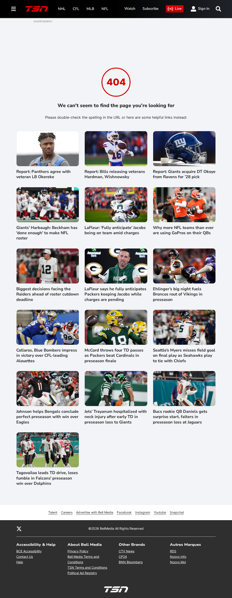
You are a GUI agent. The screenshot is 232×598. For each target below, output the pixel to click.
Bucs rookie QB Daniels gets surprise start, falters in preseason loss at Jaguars (180, 417)
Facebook (124, 512)
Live (178, 8)
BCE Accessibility (29, 551)
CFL (76, 8)
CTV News (126, 551)
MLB (90, 8)
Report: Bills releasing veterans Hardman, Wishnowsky (115, 174)
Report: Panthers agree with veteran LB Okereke (43, 174)
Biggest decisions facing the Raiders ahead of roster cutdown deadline (47, 294)
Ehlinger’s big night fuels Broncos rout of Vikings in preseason (178, 294)
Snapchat (177, 512)
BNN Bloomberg (131, 562)
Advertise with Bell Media (94, 512)
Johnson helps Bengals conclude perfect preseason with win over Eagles (47, 417)
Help (19, 562)
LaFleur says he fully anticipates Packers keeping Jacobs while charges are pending (115, 294)
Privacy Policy (78, 551)
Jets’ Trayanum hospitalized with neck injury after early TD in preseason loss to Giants (116, 417)
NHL (61, 8)
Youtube (160, 512)
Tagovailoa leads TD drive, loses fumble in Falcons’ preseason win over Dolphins (47, 478)
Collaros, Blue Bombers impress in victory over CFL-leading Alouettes (46, 356)
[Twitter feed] (19, 528)
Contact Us (24, 557)
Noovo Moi (178, 562)
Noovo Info (178, 557)
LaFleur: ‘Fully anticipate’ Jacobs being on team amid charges (115, 230)
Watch (129, 8)
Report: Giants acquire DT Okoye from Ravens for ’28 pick (184, 174)
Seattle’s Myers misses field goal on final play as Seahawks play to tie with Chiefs (184, 356)
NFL (105, 8)
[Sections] (13, 8)
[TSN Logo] (36, 9)
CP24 (123, 557)
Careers (66, 512)
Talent (52, 512)
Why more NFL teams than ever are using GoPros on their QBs (183, 230)
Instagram (142, 512)
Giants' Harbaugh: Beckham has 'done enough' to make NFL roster (46, 233)
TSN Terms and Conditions (87, 567)
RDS (173, 551)
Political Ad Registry (82, 573)
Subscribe (151, 8)
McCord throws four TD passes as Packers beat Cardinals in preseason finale (114, 356)
